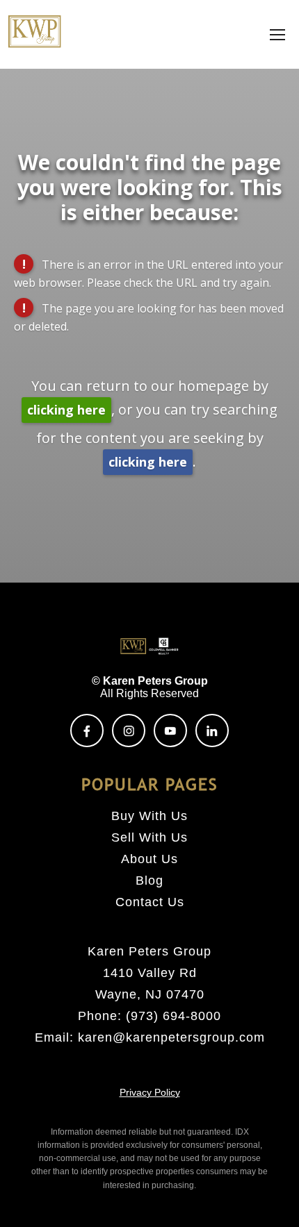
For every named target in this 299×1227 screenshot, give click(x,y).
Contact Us (149, 902)
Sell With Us (149, 837)
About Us (149, 859)
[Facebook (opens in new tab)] (87, 730)
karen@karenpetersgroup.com (171, 1037)
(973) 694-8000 (173, 1016)
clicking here (66, 409)
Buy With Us (149, 816)
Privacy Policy (150, 1092)
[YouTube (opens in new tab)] (170, 730)
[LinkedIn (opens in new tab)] (212, 730)
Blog (149, 880)
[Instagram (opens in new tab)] (128, 730)
